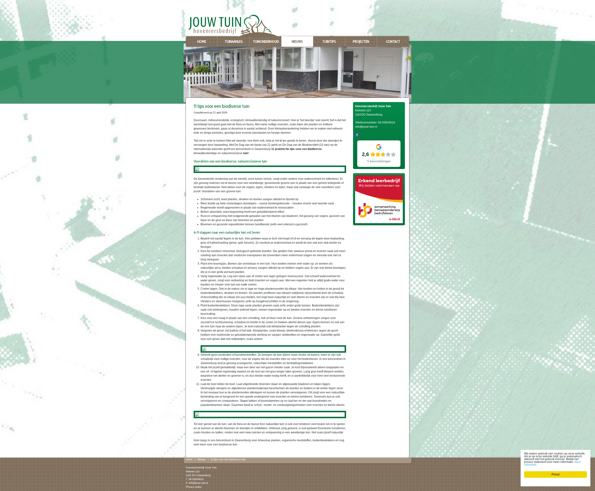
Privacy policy (194, 486)
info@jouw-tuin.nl (198, 482)
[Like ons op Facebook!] (357, 134)
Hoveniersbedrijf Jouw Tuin (201, 467)
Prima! (556, 474)
